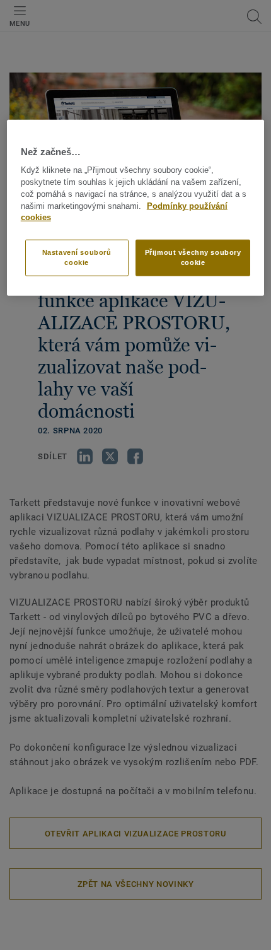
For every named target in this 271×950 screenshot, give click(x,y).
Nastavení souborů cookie (77, 257)
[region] (136, 208)
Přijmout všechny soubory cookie (193, 257)
